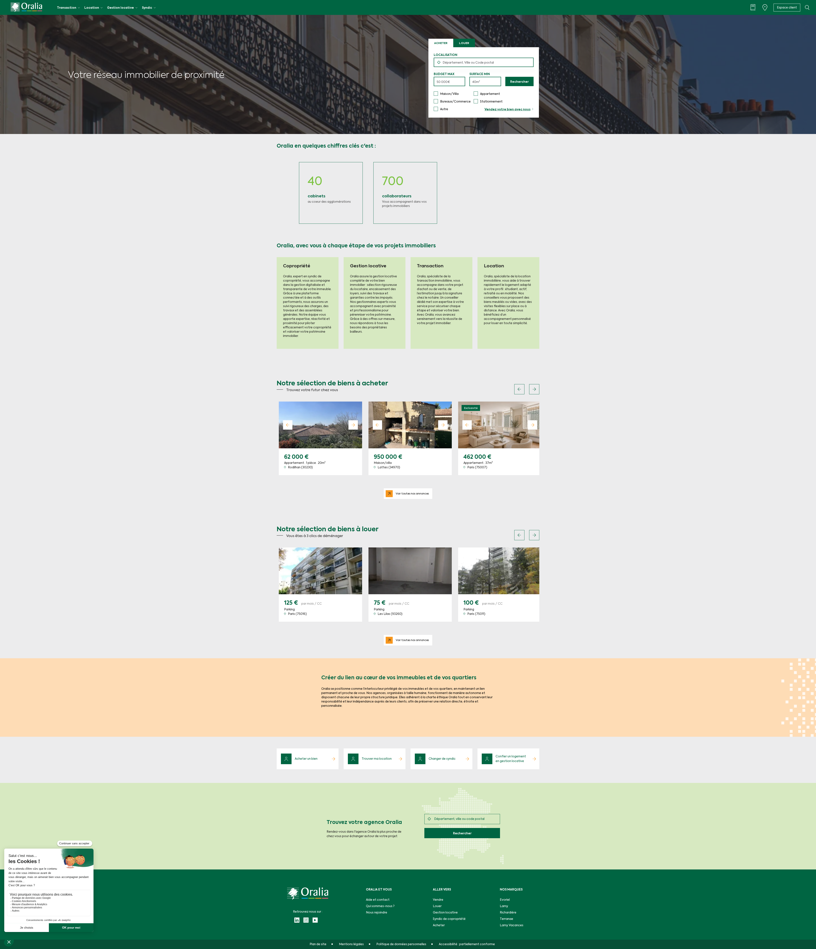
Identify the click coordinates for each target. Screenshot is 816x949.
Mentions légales (351, 944)
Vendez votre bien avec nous (507, 109)
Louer (464, 43)
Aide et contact (378, 899)
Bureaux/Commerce (455, 101)
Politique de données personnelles (401, 944)
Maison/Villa (449, 94)
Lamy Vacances (511, 925)
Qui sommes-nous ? (380, 906)
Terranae (506, 919)
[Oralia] (26, 7)
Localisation (445, 55)
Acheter (441, 43)
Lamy (504, 906)
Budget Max (444, 74)
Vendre (438, 899)
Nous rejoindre (376, 912)
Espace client (787, 7)
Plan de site (318, 944)
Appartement (490, 94)
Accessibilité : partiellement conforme (467, 944)
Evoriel (505, 899)
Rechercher (519, 81)
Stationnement (491, 101)
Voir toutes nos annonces (412, 494)
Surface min (479, 74)
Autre (444, 109)
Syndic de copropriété (449, 919)
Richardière (508, 912)
